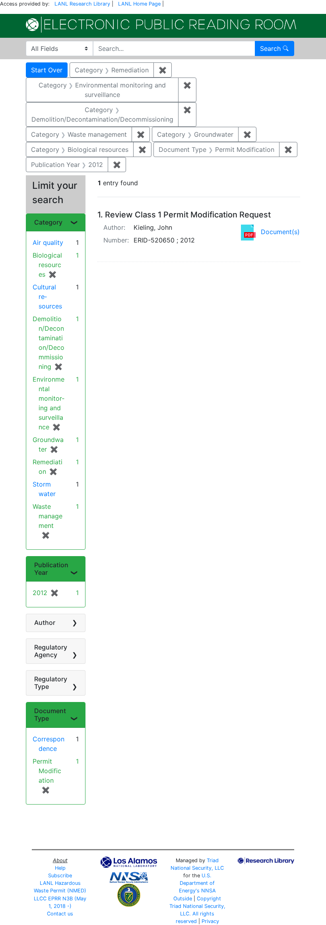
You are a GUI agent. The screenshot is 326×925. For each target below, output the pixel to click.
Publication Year (51, 568)
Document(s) (280, 232)
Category (48, 222)
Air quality (48, 242)
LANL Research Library (82, 4)
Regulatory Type (50, 682)
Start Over (46, 70)
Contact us (60, 914)
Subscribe (60, 875)
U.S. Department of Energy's (197, 883)
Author (44, 622)
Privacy (210, 921)
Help (60, 868)
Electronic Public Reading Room (161, 25)
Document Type (50, 714)
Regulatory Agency (50, 651)
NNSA (208, 891)
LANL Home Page (139, 4)
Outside (182, 899)
